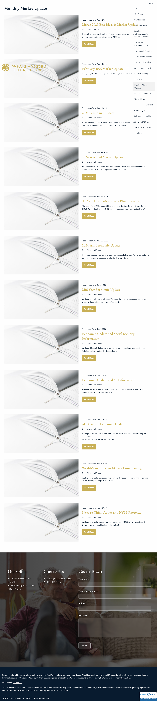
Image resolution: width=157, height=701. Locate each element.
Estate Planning (141, 73)
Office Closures (15, 589)
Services (138, 31)
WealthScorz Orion (142, 127)
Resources (138, 79)
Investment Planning (143, 51)
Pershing (138, 133)
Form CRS (17, 683)
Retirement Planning (143, 56)
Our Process (139, 20)
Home (150, 3)
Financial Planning (142, 36)
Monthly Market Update (141, 86)
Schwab (137, 116)
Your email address (98, 591)
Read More (89, 177)
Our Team (138, 14)
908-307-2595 (53, 582)
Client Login (139, 110)
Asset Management (142, 68)
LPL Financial (140, 121)
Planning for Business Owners (141, 44)
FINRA (122, 678)
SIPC (128, 678)
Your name (94, 579)
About (137, 8)
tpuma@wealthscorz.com (59, 578)
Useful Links (139, 99)
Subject (92, 603)
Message (93, 615)
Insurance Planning (142, 62)
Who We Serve (140, 25)
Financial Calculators (143, 93)
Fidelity (148, 116)
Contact (149, 105)
